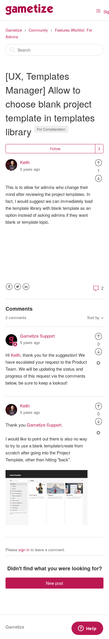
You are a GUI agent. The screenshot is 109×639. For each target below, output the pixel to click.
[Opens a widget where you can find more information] (87, 629)
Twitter (17, 286)
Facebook (9, 286)
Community (38, 30)
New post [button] (54, 583)
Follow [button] (55, 148)
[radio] (98, 162)
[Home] (29, 13)
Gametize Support (37, 336)
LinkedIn (26, 286)
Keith (25, 162)
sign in (23, 549)
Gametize (14, 30)
